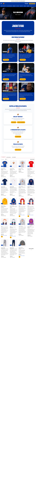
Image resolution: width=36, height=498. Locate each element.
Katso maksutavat (18, 149)
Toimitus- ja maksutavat (21, 122)
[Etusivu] (5, 4)
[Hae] (25, 4)
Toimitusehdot (14, 122)
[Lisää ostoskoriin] (19, 216)
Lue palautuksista (18, 136)
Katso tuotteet (6, 59)
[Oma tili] (27, 4)
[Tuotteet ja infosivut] (1, 3)
